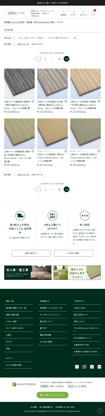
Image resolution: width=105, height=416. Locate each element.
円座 (8, 348)
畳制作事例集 (35, 13)
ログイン (9, 358)
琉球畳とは (44, 301)
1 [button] (45, 58)
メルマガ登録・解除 (14, 365)
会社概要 (33, 407)
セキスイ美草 (11, 321)
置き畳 (29, 22)
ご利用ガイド (45, 13)
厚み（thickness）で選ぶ (44, 22)
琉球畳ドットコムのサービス (51, 308)
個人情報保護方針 (46, 407)
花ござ (8, 341)
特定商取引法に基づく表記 (65, 407)
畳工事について (46, 321)
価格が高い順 (37, 44)
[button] (38, 59)
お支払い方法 (79, 308)
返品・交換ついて (81, 314)
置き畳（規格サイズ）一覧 (16, 308)
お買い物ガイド (30, 253)
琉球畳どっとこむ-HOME (14, 22)
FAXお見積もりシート (82, 338)
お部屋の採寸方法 (81, 344)
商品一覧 (10, 301)
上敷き (9, 335)
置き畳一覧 (34, 11)
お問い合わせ (35, 16)
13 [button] (59, 58)
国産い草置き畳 (12, 314)
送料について (79, 321)
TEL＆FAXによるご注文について (86, 329)
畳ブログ (43, 328)
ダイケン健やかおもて (15, 328)
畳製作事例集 (45, 335)
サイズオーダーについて (47, 11)
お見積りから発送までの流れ (86, 351)
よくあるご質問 (73, 253)
